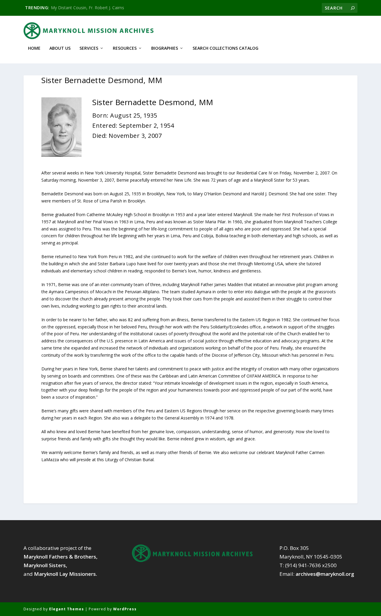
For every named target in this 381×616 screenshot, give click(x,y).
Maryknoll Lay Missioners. (65, 573)
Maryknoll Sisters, (45, 565)
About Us (60, 48)
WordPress (125, 609)
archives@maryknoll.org (325, 573)
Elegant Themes (66, 609)
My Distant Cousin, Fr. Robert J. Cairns (87, 7)
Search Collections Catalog (225, 48)
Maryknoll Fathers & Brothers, (61, 556)
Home (34, 48)
